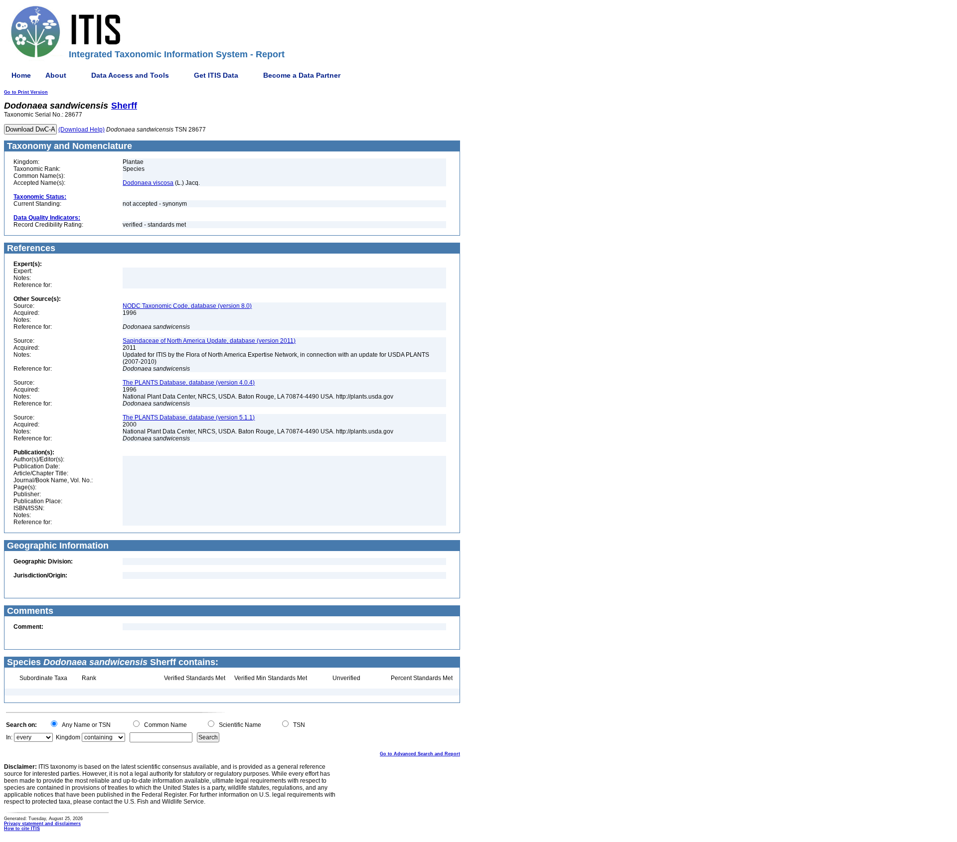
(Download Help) (81, 129)
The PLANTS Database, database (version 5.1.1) (189, 417)
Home (21, 75)
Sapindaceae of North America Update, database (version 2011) (209, 340)
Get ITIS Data (216, 75)
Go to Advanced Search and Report (420, 753)
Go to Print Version (26, 92)
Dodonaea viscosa (148, 182)
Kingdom (68, 737)
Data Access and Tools (130, 75)
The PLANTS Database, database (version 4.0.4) (189, 382)
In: (9, 737)
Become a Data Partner (301, 75)
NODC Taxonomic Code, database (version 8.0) (187, 305)
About (55, 75)
